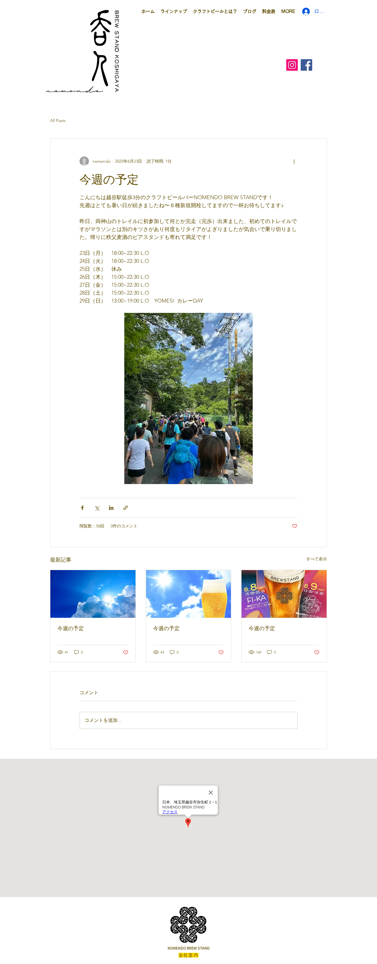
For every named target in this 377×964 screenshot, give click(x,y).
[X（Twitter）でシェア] (97, 508)
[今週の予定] (92, 594)
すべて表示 (316, 559)
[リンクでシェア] (125, 508)
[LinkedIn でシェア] (111, 508)
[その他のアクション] (293, 161)
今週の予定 (70, 628)
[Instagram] (292, 65)
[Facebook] (306, 65)
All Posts (58, 120)
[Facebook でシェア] (82, 508)
